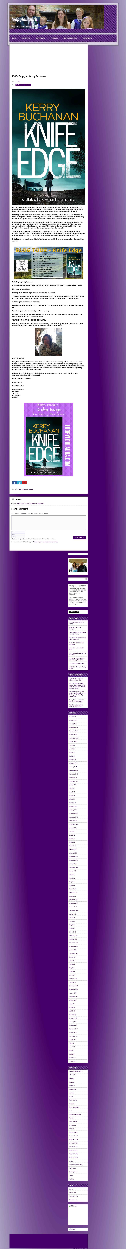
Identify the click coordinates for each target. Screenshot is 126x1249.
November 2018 (73, 989)
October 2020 (73, 907)
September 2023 (73, 781)
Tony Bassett (73, 705)
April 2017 (72, 1054)
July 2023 (71, 788)
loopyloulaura (24, 19)
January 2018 (72, 1022)
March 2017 (72, 1058)
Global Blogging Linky (75, 1114)
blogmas (71, 1082)
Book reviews (40, 38)
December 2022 (73, 813)
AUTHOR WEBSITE (18, 389)
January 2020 (73, 939)
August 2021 (72, 871)
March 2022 (72, 846)
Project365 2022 (73, 1147)
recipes (71, 1161)
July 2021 (71, 874)
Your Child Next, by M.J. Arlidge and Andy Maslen (77, 633)
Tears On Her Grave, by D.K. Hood (76, 648)
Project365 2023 (73, 1150)
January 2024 (73, 767)
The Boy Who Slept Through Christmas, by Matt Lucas (76, 659)
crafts (71, 1096)
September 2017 (73, 1036)
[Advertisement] (48, 60)
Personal (71, 1129)
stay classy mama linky (75, 1165)
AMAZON (15, 397)
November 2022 (73, 817)
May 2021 (72, 882)
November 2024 (73, 731)
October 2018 (73, 993)
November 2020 (73, 903)
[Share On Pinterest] (24, 482)
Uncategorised (73, 1172)
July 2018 (71, 1004)
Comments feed (73, 1196)
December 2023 (73, 770)
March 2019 (72, 975)
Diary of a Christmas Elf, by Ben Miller (76, 643)
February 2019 (73, 979)
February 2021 (73, 892)
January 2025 (73, 724)
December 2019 (73, 943)
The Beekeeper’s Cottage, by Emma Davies (77, 695)
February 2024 (73, 763)
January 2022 (73, 853)
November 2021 (73, 860)
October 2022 (73, 821)
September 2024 (73, 738)
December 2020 (73, 900)
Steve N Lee (72, 678)
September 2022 (73, 824)
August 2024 (72, 742)
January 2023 (73, 810)
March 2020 (72, 932)
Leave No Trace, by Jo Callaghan (75, 628)
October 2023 (73, 777)
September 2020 (73, 910)
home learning (73, 1121)
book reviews (22, 489)
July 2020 (72, 917)
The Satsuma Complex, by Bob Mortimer (77, 653)
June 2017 (72, 1047)
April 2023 (72, 799)
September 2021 (73, 867)
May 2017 (72, 1050)
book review (19, 85)
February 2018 (73, 1018)
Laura (18, 81)
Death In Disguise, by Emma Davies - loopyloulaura (76, 692)
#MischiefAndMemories (75, 1071)
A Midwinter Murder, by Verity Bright (77, 667)
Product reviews (73, 1132)
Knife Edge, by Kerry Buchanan (29, 76)
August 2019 (72, 957)
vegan (71, 1175)
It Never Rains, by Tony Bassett (76, 705)
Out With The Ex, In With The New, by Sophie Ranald (77, 686)
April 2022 (72, 842)
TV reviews (54, 38)
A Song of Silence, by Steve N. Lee (76, 679)
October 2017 (72, 1032)
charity (71, 1093)
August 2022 (72, 828)
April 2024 (72, 756)
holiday (71, 1118)
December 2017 (73, 1025)
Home (14, 38)
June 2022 (72, 835)
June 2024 (72, 749)
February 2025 (73, 720)
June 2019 (72, 964)
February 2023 (73, 806)
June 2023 (72, 792)
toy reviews (72, 1168)
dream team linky (74, 1107)
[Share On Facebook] (14, 482)
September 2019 (73, 953)
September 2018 (73, 996)
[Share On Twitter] (19, 482)
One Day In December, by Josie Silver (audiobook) (77, 638)
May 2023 (72, 795)
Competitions (87, 38)
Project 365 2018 (73, 1136)
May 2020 (72, 925)
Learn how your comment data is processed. (45, 542)
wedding (71, 1179)
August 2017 (72, 1040)
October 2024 (73, 734)
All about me (26, 38)
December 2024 (73, 727)
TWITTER (15, 393)
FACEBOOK (15, 391)
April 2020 (72, 928)
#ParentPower (73, 1075)
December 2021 (73, 856)
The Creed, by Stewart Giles (76, 663)
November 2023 (73, 774)
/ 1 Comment (29, 489)
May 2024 (72, 752)
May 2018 (72, 1007)
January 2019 (72, 982)
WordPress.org (73, 1200)
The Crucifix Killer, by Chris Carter (76, 623)
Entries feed (72, 1192)
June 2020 (72, 921)
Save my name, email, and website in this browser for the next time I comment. (34, 539)
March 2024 (72, 760)
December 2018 (73, 986)
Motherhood (72, 1125)
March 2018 (72, 1014)
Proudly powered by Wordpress (80, 1248)
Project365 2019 (73, 1139)
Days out (71, 1103)
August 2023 (72, 785)
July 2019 (71, 961)
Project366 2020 (73, 1154)
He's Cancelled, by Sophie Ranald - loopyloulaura (76, 684)
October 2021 (72, 864)
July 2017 (71, 1043)
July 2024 (72, 745)
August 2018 (72, 1000)
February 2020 (73, 935)
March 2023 (72, 803)
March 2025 (72, 716)
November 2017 (73, 1029)
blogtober (72, 1086)
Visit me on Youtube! (70, 38)
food (70, 1111)
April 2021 (72, 885)
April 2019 (72, 971)
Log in (71, 1189)
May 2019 (72, 968)
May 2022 (72, 839)
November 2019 (73, 946)
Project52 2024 (73, 1157)
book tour (27, 85)
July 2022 (72, 831)
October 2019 (72, 950)
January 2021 (72, 896)
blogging (71, 1078)
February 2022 (73, 849)
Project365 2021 (73, 1143)
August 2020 (72, 914)
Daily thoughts (73, 1100)
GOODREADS (16, 395)
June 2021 (72, 878)
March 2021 (72, 889)
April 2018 (72, 1011)
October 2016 (72, 1061)
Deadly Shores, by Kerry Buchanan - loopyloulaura (30, 503)
